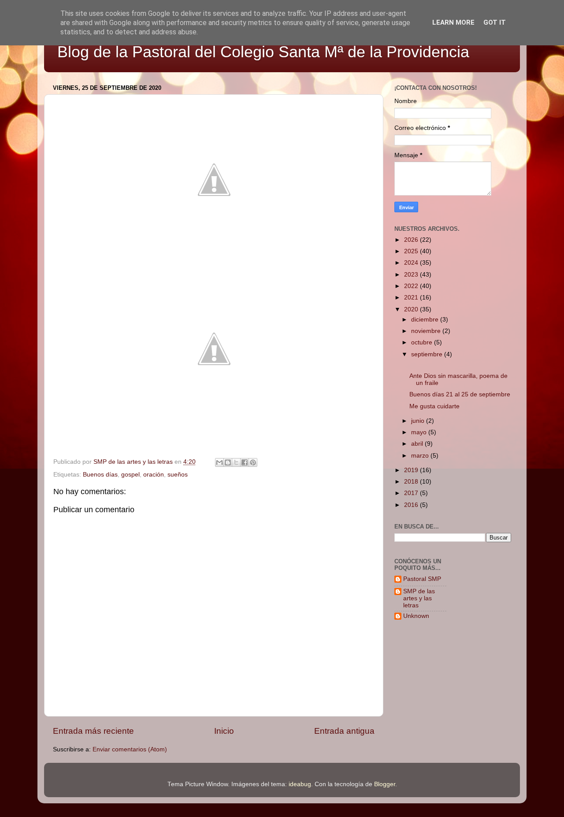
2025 (412, 251)
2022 (412, 286)
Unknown (416, 616)
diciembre (425, 319)
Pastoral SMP (422, 579)
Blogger (384, 784)
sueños (177, 474)
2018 (412, 481)
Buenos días (100, 474)
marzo (420, 455)
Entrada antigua (344, 731)
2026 (412, 240)
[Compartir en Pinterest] (253, 462)
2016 (412, 505)
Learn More (453, 22)
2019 (412, 470)
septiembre (427, 354)
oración (153, 474)
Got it (494, 22)
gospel (130, 474)
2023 (412, 274)
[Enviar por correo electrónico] (219, 462)
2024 (412, 262)
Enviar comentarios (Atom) (130, 749)
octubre (422, 342)
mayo (419, 432)
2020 (412, 309)
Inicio (224, 731)
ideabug (300, 784)
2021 (412, 297)
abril (418, 443)
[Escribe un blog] (227, 462)
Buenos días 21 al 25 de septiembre (459, 394)
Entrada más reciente (93, 731)
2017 (412, 493)
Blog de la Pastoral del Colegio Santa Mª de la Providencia (263, 52)
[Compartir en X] (236, 462)
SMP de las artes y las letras (419, 598)
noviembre (426, 331)
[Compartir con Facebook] (244, 462)
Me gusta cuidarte (434, 406)
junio (418, 421)
